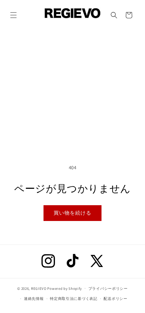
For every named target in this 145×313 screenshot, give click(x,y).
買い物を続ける (72, 213)
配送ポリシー (115, 298)
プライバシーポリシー (108, 288)
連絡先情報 (34, 298)
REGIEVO (39, 288)
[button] (13, 15)
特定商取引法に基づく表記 (73, 298)
